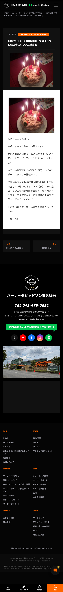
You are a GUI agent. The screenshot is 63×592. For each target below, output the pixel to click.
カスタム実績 (38, 497)
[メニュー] (55, 5)
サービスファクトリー (12, 475)
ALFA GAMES (38, 534)
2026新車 (37, 438)
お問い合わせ (8, 462)
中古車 (36, 442)
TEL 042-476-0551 (31, 305)
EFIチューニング (10, 480)
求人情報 (6, 522)
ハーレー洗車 (8, 495)
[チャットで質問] (55, 570)
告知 (35, 492)
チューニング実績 (40, 475)
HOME (6, 13)
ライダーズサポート (11, 504)
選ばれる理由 (8, 442)
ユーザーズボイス (40, 480)
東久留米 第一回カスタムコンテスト (16, 452)
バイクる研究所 (39, 488)
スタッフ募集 (8, 517)
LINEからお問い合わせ (41, 5)
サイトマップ (38, 517)
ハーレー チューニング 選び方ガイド (16, 490)
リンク (36, 530)
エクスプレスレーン (11, 499)
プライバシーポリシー (42, 522)
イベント (6, 446)
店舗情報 (6, 457)
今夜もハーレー (39, 484)
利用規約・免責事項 (41, 526)
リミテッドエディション (43, 451)
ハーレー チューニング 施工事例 (16, 484)
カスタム (36, 446)
